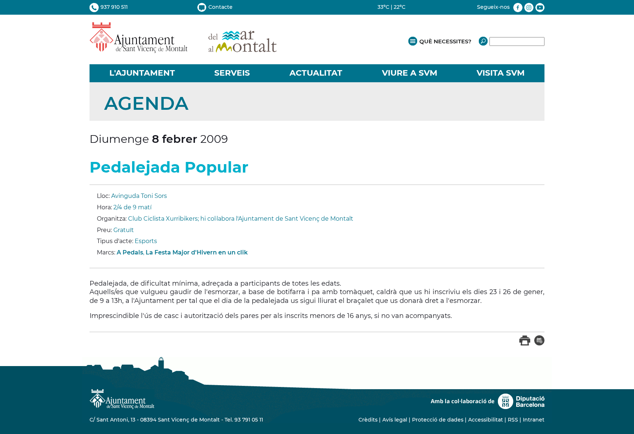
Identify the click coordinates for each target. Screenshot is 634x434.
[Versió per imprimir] (525, 343)
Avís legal (394, 419)
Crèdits (368, 419)
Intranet (533, 419)
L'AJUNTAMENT (142, 73)
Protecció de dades (437, 419)
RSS (513, 419)
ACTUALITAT (315, 73)
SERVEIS (232, 73)
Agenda (146, 103)
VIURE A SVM (409, 73)
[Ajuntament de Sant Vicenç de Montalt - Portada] (183, 49)
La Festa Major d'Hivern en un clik (197, 252)
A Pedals (130, 252)
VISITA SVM (501, 73)
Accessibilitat (485, 419)
